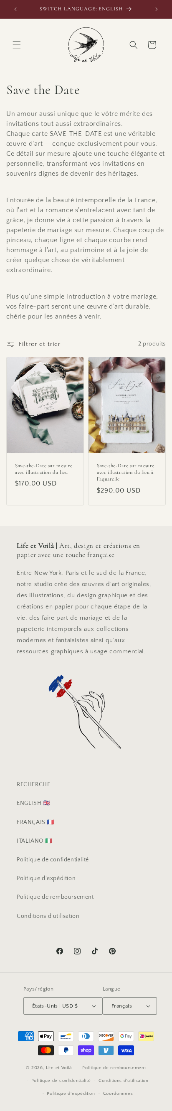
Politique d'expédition (46, 878)
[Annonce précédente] (15, 9)
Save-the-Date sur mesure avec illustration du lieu (44, 469)
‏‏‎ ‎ (74, 1067)
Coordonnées (118, 1093)
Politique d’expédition (71, 1093)
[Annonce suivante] (156, 9)
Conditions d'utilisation (48, 916)
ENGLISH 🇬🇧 (33, 803)
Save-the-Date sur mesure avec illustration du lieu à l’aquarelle (125, 472)
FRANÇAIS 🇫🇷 (35, 822)
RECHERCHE (33, 784)
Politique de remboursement (55, 897)
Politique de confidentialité (53, 859)
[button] (17, 45)
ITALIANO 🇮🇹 (35, 841)
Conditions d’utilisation (124, 1080)
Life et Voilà (59, 1067)
